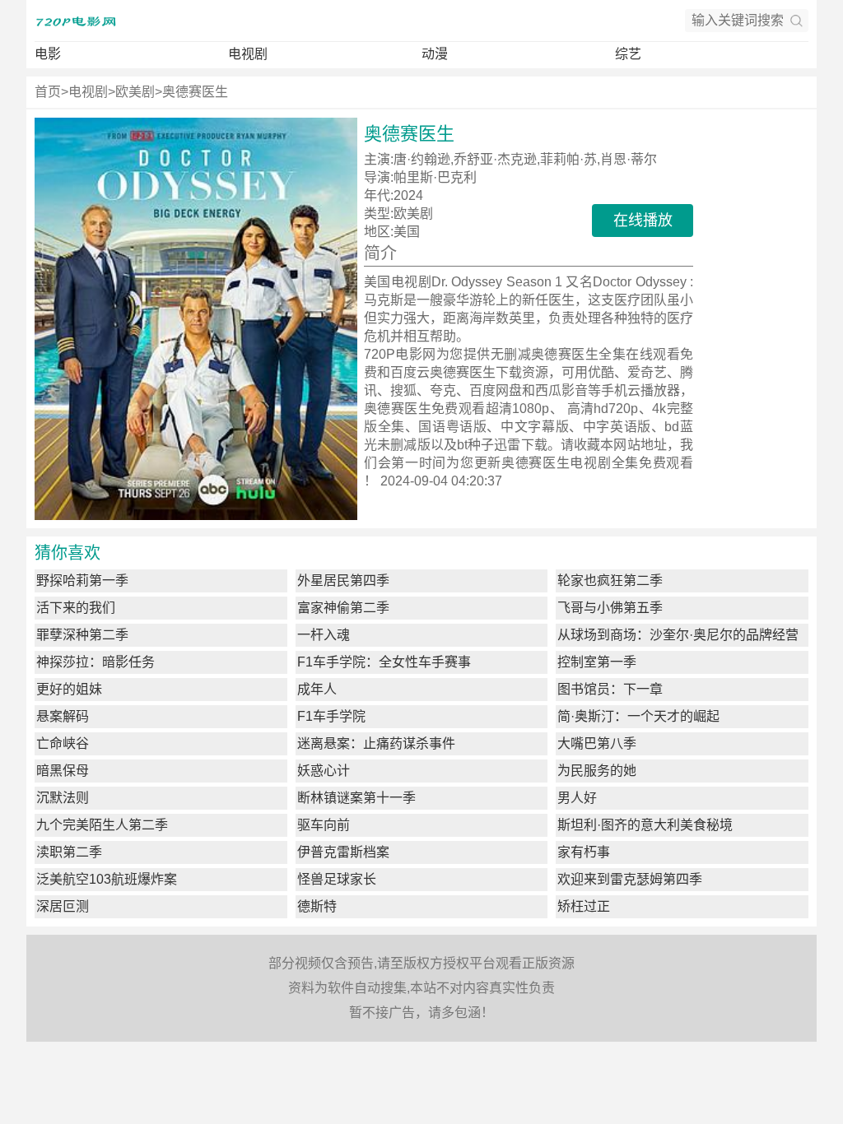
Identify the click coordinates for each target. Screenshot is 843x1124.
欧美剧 (135, 92)
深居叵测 (62, 906)
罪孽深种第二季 (82, 635)
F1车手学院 (331, 716)
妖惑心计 (323, 771)
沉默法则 (62, 798)
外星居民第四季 (343, 581)
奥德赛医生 (195, 92)
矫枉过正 (583, 906)
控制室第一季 (596, 662)
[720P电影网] (76, 20)
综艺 (628, 54)
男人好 (577, 798)
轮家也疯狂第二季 (610, 581)
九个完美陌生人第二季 (102, 825)
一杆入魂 (323, 635)
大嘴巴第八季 (596, 743)
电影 (48, 54)
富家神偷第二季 (343, 608)
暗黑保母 (62, 771)
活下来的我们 (75, 608)
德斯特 (317, 906)
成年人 (317, 689)
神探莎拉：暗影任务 (95, 662)
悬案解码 (62, 716)
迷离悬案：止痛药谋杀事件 (376, 743)
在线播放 (643, 220)
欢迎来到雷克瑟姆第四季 (629, 879)
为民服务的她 (596, 771)
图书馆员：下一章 (610, 689)
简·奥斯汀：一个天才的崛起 (638, 716)
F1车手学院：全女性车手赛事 (384, 662)
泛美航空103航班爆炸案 (106, 879)
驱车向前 (323, 825)
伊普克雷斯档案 (343, 852)
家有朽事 (583, 852)
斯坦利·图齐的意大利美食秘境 (645, 825)
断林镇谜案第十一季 (356, 798)
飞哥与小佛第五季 (610, 608)
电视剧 (248, 54)
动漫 (435, 54)
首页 (48, 92)
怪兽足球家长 (336, 879)
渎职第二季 (69, 852)
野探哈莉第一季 (82, 581)
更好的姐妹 (69, 689)
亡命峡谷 (62, 743)
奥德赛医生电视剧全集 (570, 463)
